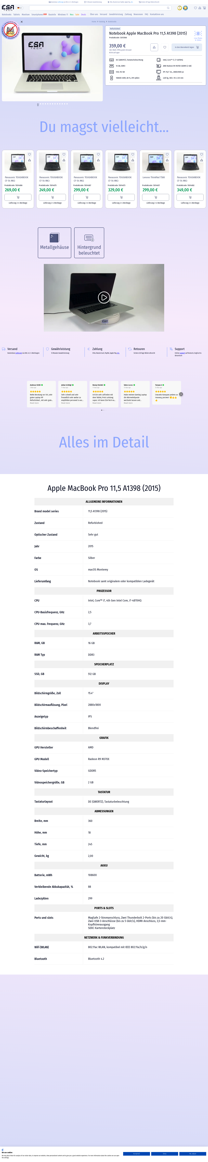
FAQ (146, 14)
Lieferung (60, 2)
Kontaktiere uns (157, 14)
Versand (103, 14)
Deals (83, 14)
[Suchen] (168, 8)
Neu (71, 14)
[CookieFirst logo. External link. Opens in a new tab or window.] (3, 1150)
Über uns (94, 14)
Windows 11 (63, 14)
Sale (77, 14)
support (182, 353)
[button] (38, 104)
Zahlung (128, 14)
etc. (132, 2)
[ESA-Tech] (8, 8)
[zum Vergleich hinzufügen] (154, 47)
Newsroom (138, 14)
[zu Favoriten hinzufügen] (165, 47)
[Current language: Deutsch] (19, 8)
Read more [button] (34, 403)
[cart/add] (17, 197)
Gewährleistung (116, 14)
